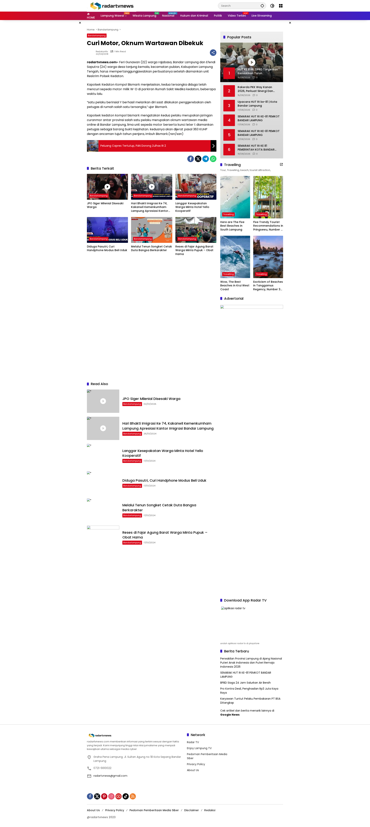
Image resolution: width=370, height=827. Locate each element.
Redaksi (209, 810)
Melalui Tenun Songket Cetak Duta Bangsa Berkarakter (151, 248)
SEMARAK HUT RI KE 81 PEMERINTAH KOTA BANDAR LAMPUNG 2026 (256, 147)
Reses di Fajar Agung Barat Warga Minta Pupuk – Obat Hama (194, 250)
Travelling (228, 214)
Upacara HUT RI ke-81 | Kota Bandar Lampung (257, 104)
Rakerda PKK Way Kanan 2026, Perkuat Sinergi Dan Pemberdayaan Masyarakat (257, 89)
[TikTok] (126, 796)
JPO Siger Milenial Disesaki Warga (105, 205)
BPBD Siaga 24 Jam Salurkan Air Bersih (245, 683)
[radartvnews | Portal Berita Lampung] (111, 6)
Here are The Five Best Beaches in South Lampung (232, 225)
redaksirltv (102, 51)
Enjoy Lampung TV (199, 748)
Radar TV (193, 742)
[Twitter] (198, 159)
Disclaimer (191, 810)
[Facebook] (190, 159)
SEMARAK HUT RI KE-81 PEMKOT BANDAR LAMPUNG (259, 118)
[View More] (281, 164)
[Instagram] (111, 796)
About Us (193, 770)
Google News (230, 715)
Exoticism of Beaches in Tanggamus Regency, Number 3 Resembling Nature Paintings (268, 285)
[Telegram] (205, 159)
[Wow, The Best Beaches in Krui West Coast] (235, 257)
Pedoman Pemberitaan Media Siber (154, 810)
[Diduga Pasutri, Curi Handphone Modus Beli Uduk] (107, 230)
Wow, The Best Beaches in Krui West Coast (234, 285)
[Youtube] (118, 796)
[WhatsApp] (213, 159)
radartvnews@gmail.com (110, 776)
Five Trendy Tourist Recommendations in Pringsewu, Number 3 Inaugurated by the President (268, 226)
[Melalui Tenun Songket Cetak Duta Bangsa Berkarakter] (151, 230)
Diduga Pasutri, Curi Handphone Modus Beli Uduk (107, 248)
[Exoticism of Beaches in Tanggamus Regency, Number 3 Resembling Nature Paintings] (268, 257)
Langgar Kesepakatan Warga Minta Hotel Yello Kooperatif (192, 207)
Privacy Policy (196, 764)
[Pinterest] (104, 796)
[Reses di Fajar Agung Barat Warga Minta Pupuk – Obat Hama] (195, 230)
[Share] (213, 52)
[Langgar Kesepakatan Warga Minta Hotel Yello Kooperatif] (195, 187)
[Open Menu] (280, 5)
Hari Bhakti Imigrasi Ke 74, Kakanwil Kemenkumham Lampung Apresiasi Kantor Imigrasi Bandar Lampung (149, 207)
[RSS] (133, 796)
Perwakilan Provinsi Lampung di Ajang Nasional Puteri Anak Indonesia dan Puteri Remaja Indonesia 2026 (251, 663)
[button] (262, 6)
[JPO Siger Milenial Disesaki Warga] (107, 187)
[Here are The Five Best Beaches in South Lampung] (235, 197)
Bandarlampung (97, 35)
